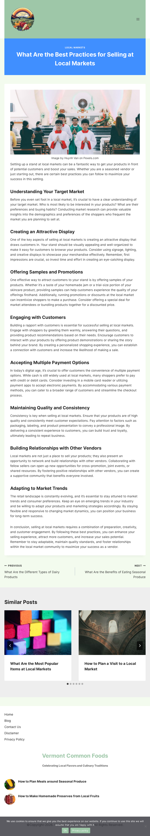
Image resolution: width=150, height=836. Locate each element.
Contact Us (12, 727)
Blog (7, 721)
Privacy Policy (14, 739)
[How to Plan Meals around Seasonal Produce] (9, 784)
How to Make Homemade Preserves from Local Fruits (58, 796)
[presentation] (37, 632)
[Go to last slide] (10, 645)
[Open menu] (137, 19)
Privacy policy (80, 830)
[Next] (140, 645)
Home (8, 714)
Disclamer (11, 733)
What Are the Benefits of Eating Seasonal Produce (115, 571)
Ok (65, 830)
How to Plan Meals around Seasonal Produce (52, 781)
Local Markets (75, 47)
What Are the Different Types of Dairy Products (31, 571)
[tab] (68, 684)
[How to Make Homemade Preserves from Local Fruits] (9, 799)
